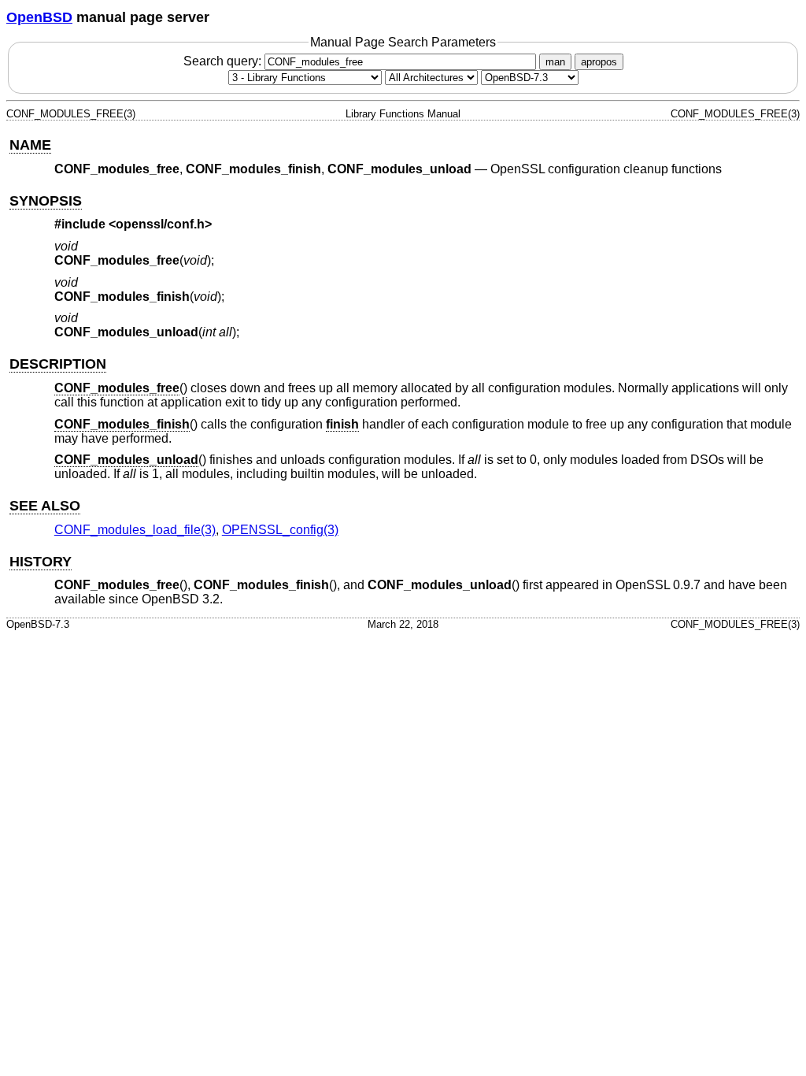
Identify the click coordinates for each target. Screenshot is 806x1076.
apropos (599, 62)
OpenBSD (39, 17)
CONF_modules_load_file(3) (135, 529)
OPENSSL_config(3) (280, 529)
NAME (30, 145)
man (555, 62)
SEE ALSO (44, 506)
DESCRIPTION (57, 364)
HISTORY (40, 562)
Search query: (223, 61)
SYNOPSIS (45, 201)
